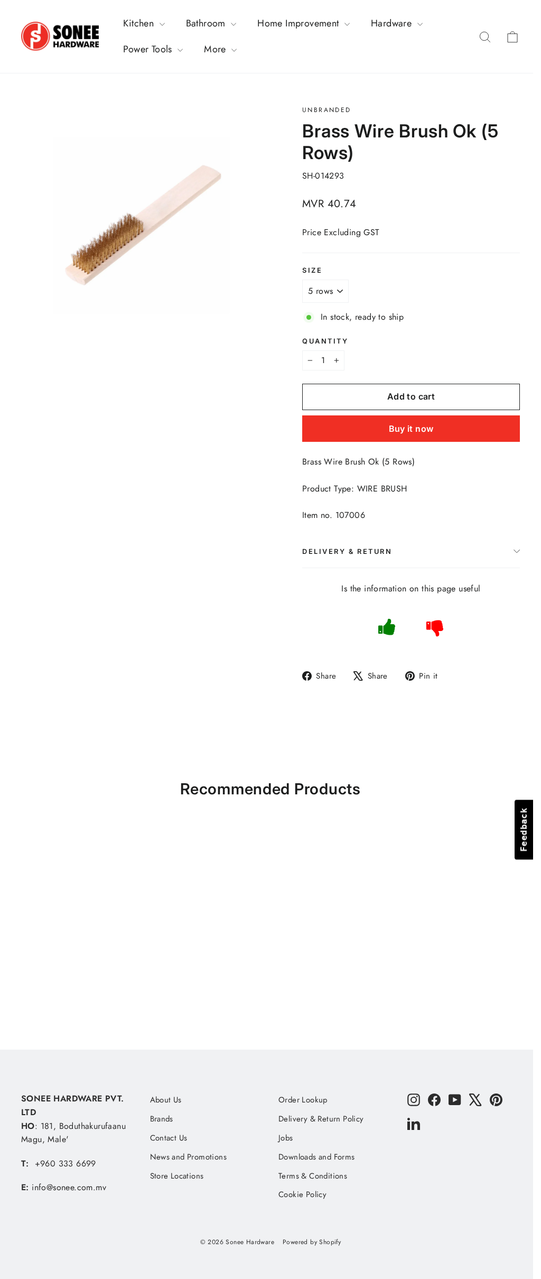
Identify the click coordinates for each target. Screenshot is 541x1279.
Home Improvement (299, 23)
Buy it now (411, 428)
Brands (161, 1119)
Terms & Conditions (312, 1176)
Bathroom (207, 23)
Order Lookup (303, 1100)
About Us (166, 1100)
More (216, 49)
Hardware (393, 23)
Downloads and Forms (316, 1157)
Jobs (285, 1138)
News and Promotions (188, 1157)
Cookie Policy (302, 1194)
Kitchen (139, 23)
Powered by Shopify (312, 1242)
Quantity (325, 341)
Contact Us (169, 1138)
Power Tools (149, 49)
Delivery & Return (347, 551)
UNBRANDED (326, 110)
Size (312, 270)
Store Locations (177, 1176)
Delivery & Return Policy (321, 1119)
